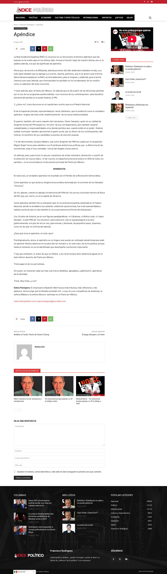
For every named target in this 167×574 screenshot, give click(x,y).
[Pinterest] (44, 48)
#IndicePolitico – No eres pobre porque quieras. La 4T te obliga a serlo (88, 401)
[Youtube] (151, 1)
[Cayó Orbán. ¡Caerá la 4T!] (117, 82)
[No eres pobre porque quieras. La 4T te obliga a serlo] (59, 386)
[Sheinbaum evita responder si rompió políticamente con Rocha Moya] (20, 530)
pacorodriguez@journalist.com (51, 301)
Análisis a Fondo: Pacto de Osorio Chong (31, 334)
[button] (150, 17)
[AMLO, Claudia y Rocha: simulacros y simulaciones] (28, 386)
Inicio (16, 25)
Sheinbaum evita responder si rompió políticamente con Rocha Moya (42, 529)
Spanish (21, 572)
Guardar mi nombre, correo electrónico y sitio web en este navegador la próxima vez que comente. (59, 472)
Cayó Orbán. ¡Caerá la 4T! (135, 79)
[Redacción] (24, 352)
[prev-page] (15, 410)
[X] (148, 1)
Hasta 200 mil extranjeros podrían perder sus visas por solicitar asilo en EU (40, 503)
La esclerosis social (133, 92)
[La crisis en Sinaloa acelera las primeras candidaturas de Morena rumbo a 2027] (20, 517)
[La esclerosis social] (117, 95)
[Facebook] (144, 1)
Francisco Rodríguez (26, 25)
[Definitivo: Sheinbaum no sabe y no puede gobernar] (117, 69)
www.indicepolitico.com (25, 301)
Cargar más (131, 117)
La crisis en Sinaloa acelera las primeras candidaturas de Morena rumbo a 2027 (41, 516)
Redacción (40, 346)
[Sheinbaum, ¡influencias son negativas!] (117, 108)
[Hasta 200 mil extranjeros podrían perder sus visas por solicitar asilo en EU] (20, 503)
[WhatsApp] (50, 48)
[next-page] (19, 410)
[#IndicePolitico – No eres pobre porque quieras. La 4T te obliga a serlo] (90, 386)
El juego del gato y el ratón (93, 334)
